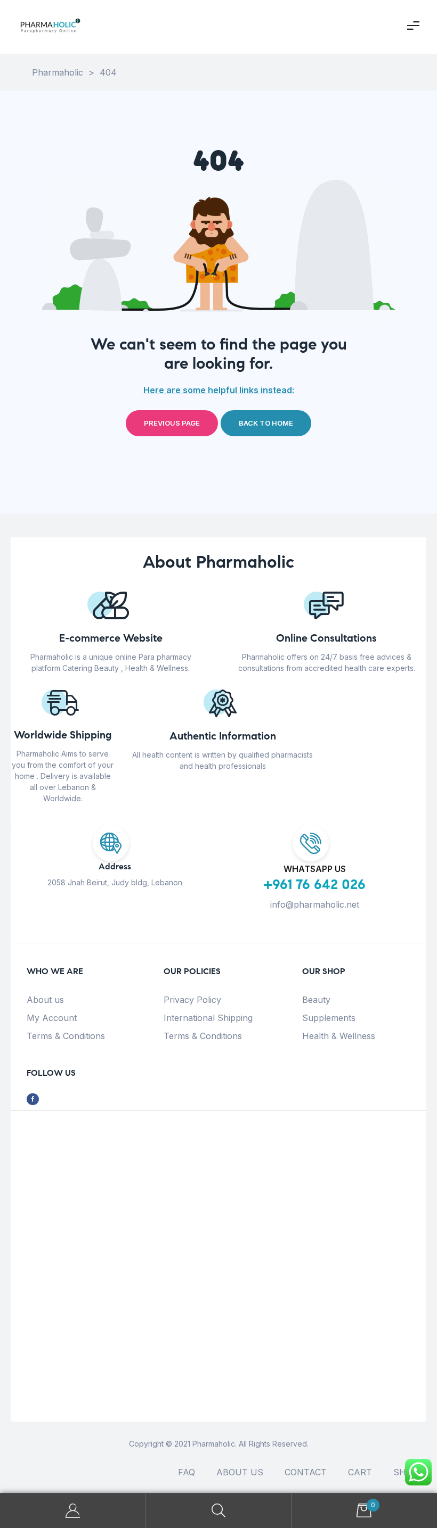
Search (218, 1510)
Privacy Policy (192, 999)
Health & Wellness (338, 1036)
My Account (52, 1017)
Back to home (266, 423)
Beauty (316, 999)
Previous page (172, 423)
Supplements (328, 1017)
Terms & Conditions (66, 1036)
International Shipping (208, 1017)
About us (45, 999)
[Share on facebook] (33, 1099)
